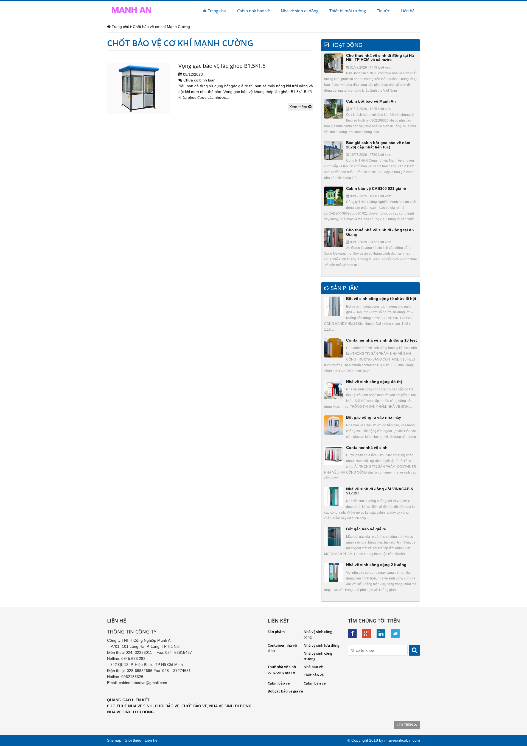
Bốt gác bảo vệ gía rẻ (285, 691)
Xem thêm (298, 107)
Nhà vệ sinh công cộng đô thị (374, 381)
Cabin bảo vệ (279, 683)
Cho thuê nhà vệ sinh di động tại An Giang (380, 232)
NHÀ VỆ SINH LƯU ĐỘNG (130, 711)
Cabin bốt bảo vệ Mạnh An (371, 101)
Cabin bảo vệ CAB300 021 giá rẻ (376, 188)
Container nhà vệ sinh (367, 447)
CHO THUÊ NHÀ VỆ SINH (130, 705)
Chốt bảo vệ (314, 674)
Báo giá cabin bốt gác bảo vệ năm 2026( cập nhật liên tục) (378, 144)
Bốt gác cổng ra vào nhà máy (373, 417)
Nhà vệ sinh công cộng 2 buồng (376, 564)
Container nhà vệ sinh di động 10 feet (381, 340)
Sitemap (114, 740)
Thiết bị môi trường (347, 10)
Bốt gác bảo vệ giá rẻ (366, 529)
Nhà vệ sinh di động (299, 10)
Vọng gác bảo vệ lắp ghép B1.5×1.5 (221, 65)
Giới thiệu (133, 740)
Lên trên (405, 724)
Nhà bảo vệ (313, 666)
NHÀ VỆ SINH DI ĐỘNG (230, 705)
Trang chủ (216, 10)
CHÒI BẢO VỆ (167, 705)
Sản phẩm (276, 631)
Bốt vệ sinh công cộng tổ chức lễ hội (381, 298)
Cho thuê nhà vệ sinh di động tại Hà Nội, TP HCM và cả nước (380, 57)
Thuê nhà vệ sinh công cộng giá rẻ (282, 669)
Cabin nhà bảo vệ (253, 10)
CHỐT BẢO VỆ (194, 705)
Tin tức (383, 10)
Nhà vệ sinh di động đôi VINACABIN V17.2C (379, 491)
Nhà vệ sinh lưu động (321, 645)
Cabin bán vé (315, 683)
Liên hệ (407, 10)
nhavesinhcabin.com (402, 740)
